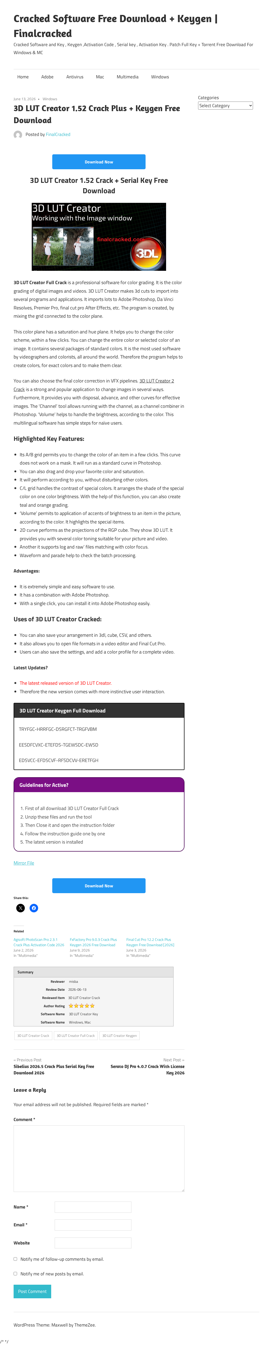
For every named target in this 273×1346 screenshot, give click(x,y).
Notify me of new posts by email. (52, 1273)
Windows (160, 76)
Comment (24, 1119)
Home (23, 76)
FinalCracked (58, 134)
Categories (208, 97)
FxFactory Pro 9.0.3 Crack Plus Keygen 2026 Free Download (93, 942)
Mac (100, 76)
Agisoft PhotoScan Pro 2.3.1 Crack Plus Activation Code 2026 (39, 942)
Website (22, 1242)
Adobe (47, 76)
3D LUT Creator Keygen (119, 1035)
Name (21, 1206)
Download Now (99, 162)
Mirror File (24, 863)
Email (20, 1224)
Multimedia (128, 76)
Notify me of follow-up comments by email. (62, 1259)
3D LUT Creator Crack (33, 1035)
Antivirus (74, 76)
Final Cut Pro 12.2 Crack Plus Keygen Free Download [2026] (150, 942)
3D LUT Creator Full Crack (76, 1035)
